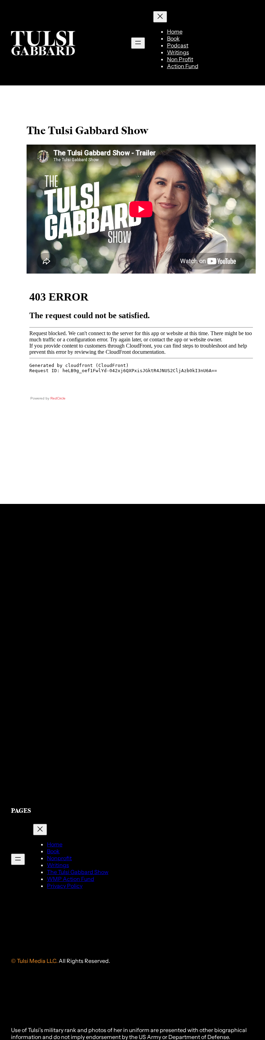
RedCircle (58, 398)
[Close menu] (160, 16)
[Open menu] (138, 43)
